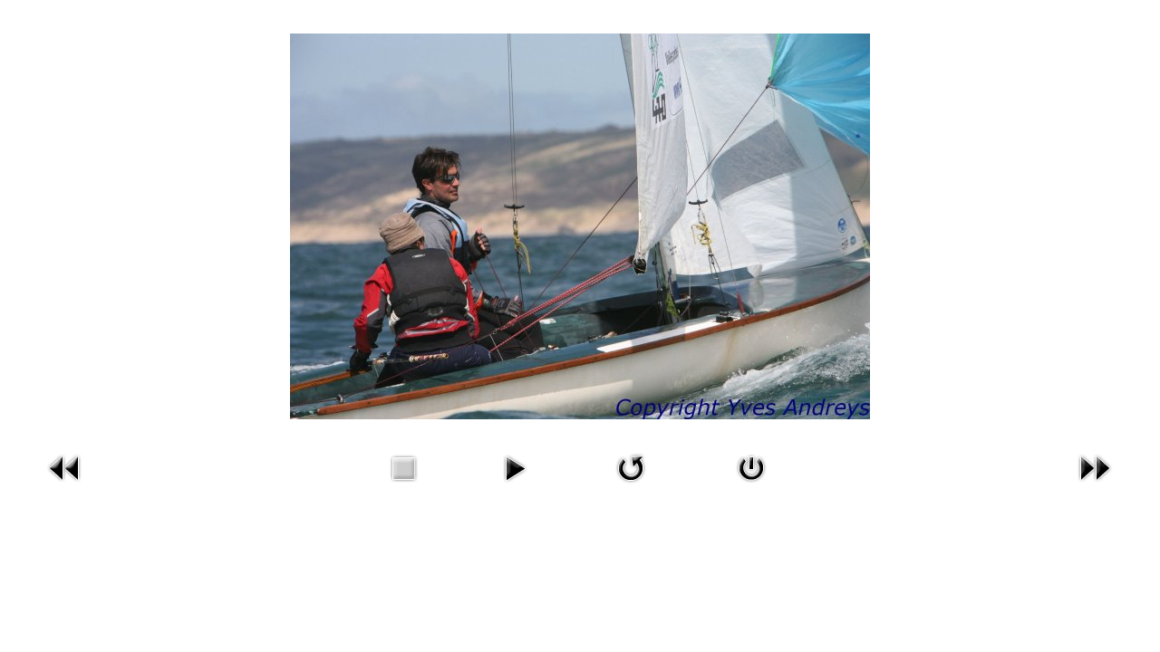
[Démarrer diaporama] (514, 466)
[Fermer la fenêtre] (751, 466)
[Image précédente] (65, 466)
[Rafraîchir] (630, 466)
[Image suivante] (1094, 466)
